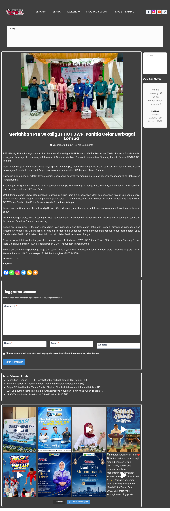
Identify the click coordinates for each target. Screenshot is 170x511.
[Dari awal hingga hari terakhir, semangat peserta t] (19, 475)
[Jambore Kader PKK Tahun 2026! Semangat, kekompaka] (19, 429)
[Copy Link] (29, 270)
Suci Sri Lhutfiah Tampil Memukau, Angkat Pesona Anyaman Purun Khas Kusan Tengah (53, 390)
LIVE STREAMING (124, 11)
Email (55, 343)
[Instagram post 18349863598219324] (54, 475)
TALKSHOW (73, 11)
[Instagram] (154, 12)
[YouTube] (159, 12)
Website (102, 344)
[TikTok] (164, 12)
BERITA (57, 11)
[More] (35, 270)
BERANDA (41, 11)
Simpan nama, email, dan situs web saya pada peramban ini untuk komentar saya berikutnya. (53, 353)
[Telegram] (23, 270)
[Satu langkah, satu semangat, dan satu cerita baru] (54, 429)
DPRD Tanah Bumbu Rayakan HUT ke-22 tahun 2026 (35, 394)
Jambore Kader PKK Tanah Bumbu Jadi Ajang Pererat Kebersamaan (43, 383)
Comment (10, 306)
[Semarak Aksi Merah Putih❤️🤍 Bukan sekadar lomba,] (123, 475)
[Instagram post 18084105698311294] (89, 475)
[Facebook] (148, 12)
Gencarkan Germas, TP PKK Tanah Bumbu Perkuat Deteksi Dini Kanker (44, 380)
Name (8, 343)
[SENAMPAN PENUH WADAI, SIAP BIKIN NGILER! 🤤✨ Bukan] (89, 429)
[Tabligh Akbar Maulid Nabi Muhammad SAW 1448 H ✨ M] (123, 429)
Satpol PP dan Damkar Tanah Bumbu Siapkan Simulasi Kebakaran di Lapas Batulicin (51, 387)
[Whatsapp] (11, 270)
